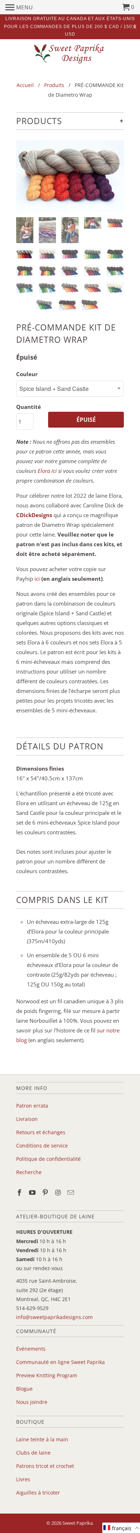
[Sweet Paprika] (70, 53)
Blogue (24, 1388)
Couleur (27, 374)
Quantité (28, 406)
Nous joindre (31, 1402)
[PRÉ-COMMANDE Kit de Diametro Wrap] (70, 176)
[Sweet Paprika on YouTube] (33, 1192)
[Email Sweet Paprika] (71, 1192)
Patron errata (32, 1105)
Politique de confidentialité (48, 1158)
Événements (31, 1348)
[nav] (19, 7)
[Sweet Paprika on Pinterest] (46, 1192)
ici (37, 578)
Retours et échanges (40, 1132)
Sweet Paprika (77, 1523)
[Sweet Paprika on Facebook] (20, 1192)
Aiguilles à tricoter (38, 1492)
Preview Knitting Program (46, 1375)
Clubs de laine (33, 1452)
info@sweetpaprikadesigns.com (54, 1317)
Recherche (29, 1172)
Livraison (27, 1118)
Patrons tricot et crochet (45, 1466)
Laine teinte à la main (42, 1439)
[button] (121, 1528)
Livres (23, 1479)
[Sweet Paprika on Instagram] (58, 1192)
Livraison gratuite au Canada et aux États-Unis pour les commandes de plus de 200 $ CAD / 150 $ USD (70, 26)
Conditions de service (42, 1145)
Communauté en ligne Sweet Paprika (60, 1362)
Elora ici (47, 470)
